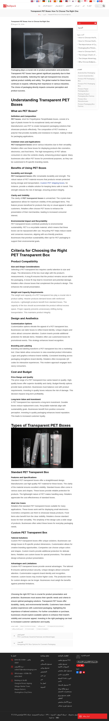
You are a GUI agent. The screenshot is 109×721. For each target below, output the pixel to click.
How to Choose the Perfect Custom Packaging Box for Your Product (87, 51)
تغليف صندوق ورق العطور (64, 697)
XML (47, 715)
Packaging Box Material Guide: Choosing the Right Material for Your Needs (87, 48)
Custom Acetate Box (85, 76)
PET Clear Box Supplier (29, 629)
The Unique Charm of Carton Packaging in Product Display (87, 55)
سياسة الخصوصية (38, 715)
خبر (84, 6)
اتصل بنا (89, 6)
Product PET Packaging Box (86, 80)
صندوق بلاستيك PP (64, 685)
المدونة (44, 14)
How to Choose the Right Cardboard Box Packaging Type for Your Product (87, 38)
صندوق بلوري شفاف (65, 706)
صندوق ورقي (58, 6)
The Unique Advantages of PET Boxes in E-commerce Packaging (87, 58)
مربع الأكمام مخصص (65, 702)
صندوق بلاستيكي (47, 6)
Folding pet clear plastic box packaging (27, 626)
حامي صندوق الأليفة (41, 626)
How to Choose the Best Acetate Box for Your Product (87, 41)
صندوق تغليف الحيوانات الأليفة (63, 665)
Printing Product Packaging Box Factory (86, 95)
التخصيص (68, 6)
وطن (42, 660)
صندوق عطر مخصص (65, 671)
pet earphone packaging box (42, 629)
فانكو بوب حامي (63, 674)
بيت (39, 6)
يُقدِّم (79, 665)
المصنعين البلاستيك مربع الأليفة (17, 629)
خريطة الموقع (62, 715)
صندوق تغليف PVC (64, 660)
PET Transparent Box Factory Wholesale (55, 626)
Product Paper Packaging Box (83, 90)
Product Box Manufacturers (83, 100)
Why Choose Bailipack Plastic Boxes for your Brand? (87, 62)
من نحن (77, 6)
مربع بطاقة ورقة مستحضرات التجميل (65, 690)
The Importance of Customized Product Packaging (87, 45)
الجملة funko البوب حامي (64, 680)
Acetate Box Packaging (86, 73)
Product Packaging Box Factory (86, 105)
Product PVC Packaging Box (86, 85)
